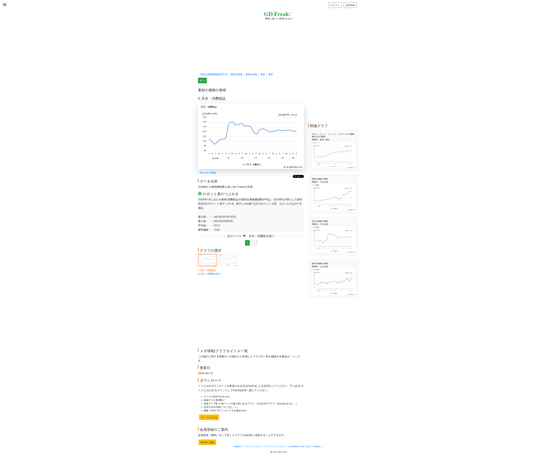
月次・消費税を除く (210, 273)
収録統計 (237, 446)
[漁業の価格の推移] (333, 196)
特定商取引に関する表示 (300, 446)
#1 (201, 80)
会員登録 (350, 5)
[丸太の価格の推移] (333, 239)
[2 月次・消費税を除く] (227, 259)
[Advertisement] (278, 43)
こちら (293, 356)
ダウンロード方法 (207, 172)
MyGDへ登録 (207, 442)
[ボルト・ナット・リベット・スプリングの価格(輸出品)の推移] (333, 154)
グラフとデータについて (254, 446)
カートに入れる (209, 417)
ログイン (335, 5)
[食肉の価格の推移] (333, 281)
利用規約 (317, 446)
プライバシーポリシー (277, 446)
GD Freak (277, 13)
